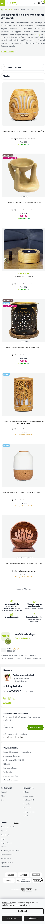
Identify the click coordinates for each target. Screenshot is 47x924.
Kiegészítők (27, 808)
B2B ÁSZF (6, 764)
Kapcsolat (7, 703)
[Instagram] (9, 698)
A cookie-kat (7, 903)
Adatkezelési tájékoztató (11, 756)
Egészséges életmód (8, 827)
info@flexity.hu (14, 686)
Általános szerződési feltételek (13, 760)
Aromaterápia (6, 859)
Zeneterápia (5, 835)
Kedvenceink (5, 867)
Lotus (30, 558)
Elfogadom (33, 918)
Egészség (27, 804)
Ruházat (26, 792)
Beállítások (22, 911)
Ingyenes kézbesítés (10, 768)
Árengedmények (29, 812)
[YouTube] (14, 698)
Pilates (3, 847)
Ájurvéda (4, 831)
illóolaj (37, 34)
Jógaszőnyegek (29, 796)
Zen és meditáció (7, 855)
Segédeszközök (29, 800)
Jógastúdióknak (6, 843)
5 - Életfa (25, 341)
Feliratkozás (35, 727)
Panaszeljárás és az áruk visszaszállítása (17, 752)
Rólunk (3, 796)
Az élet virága (21, 558)
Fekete (24, 196)
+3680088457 (13, 691)
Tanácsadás (7, 772)
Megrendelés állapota (10, 780)
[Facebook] (4, 698)
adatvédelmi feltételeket (13, 737)
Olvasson (7, 52)
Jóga (3, 839)
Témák (26, 816)
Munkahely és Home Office (10, 851)
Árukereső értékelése (10, 776)
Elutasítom (11, 918)
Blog (2, 800)
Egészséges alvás (7, 863)
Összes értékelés (21, 638)
